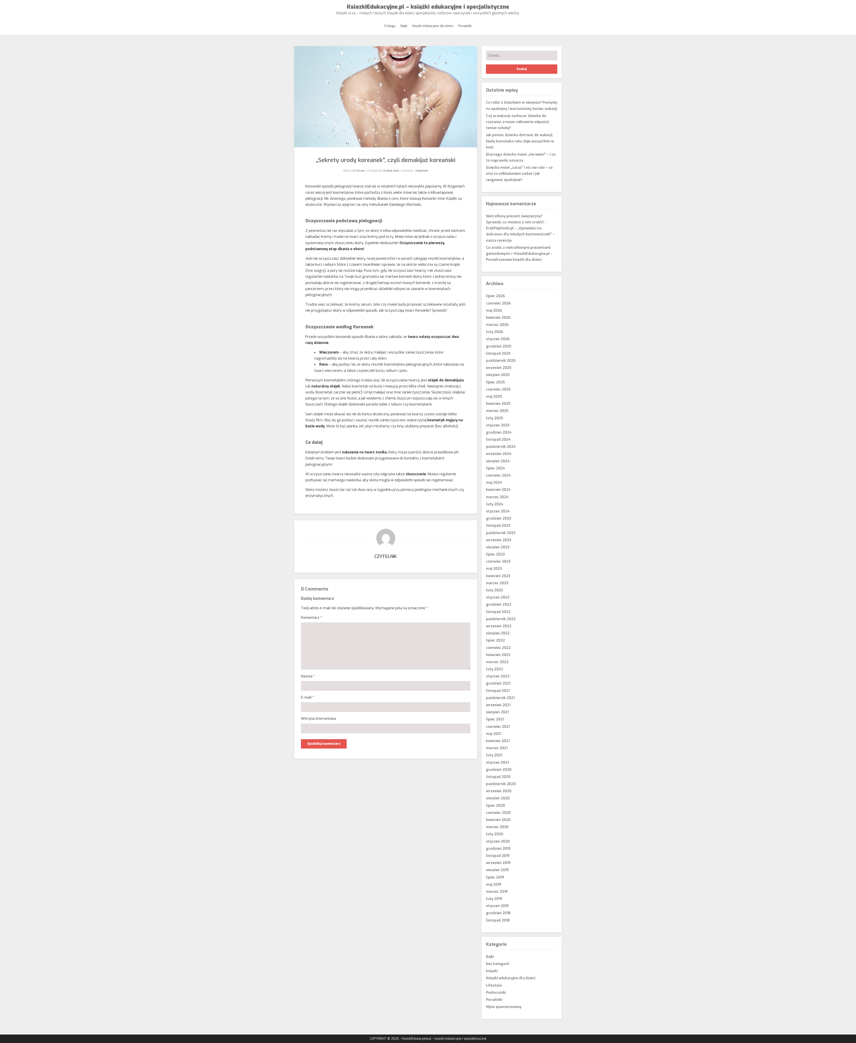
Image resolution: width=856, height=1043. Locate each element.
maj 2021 (493, 733)
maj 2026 (494, 310)
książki (492, 971)
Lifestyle (494, 985)
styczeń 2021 (497, 762)
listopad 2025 (498, 353)
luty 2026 (494, 331)
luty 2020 (494, 834)
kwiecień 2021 (498, 741)
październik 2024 (501, 446)
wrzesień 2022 (498, 626)
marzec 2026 (497, 324)
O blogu (390, 26)
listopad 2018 (498, 920)
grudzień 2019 (498, 848)
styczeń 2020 (498, 841)
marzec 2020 (497, 827)
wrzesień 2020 (498, 791)
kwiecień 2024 (498, 489)
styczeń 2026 (498, 339)
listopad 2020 (498, 776)
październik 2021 (500, 697)
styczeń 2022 (498, 676)
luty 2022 (494, 669)
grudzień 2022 (498, 604)
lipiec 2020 (495, 805)
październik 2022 (501, 619)
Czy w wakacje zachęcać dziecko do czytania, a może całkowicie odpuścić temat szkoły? (517, 121)
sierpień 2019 (497, 870)
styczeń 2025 (498, 425)
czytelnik (358, 171)
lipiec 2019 (495, 877)
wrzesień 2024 (498, 453)
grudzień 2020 (498, 769)
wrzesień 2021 (498, 705)
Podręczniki (496, 992)
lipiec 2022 (495, 640)
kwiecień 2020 (498, 819)
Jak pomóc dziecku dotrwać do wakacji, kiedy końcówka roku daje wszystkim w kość (520, 141)
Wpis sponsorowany (503, 1006)
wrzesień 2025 (498, 367)
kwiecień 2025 (498, 403)
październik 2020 (501, 784)
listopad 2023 (498, 525)
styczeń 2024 (498, 511)
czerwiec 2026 (498, 303)
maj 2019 (493, 884)
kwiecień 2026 (498, 317)
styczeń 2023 (497, 597)
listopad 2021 (498, 690)
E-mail (307, 697)
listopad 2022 (498, 611)
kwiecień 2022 (498, 654)
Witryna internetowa (318, 718)
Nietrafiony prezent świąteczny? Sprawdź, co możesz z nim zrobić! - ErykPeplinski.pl (516, 222)
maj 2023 (494, 568)
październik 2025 (501, 360)
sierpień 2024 (498, 461)
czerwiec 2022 (498, 647)
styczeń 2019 (497, 905)
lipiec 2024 (495, 468)
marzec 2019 (497, 891)
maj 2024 (494, 482)
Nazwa (308, 676)
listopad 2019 (498, 855)
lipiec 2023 (495, 554)
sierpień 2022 (498, 633)
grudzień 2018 (498, 913)
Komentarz (311, 617)
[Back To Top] (848, 1035)
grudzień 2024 (498, 432)
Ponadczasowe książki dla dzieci (513, 259)
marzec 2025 (497, 410)
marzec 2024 (497, 497)
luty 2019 (494, 898)
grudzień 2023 (498, 518)
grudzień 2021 (498, 683)
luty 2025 (494, 418)
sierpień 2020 (498, 798)
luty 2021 (494, 755)
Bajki (404, 26)
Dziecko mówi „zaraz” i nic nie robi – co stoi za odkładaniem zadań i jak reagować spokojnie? (519, 173)
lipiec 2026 (495, 296)
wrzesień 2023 (498, 540)
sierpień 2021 (497, 712)
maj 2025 (494, 396)
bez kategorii (497, 963)
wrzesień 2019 (498, 862)
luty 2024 (494, 504)
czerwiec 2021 (498, 726)
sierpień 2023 (497, 547)
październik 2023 (500, 533)
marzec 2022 (497, 662)
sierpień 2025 (498, 374)
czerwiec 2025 (498, 389)
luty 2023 (494, 590)
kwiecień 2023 (498, 576)
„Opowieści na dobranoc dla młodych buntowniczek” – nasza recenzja (520, 234)
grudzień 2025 (498, 346)
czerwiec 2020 (498, 812)
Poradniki (465, 26)
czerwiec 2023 (498, 561)
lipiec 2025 (495, 382)
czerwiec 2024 (498, 475)
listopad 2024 (498, 439)
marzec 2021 (497, 748)
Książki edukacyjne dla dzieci (432, 26)
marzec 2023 (497, 583)
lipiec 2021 (495, 719)
